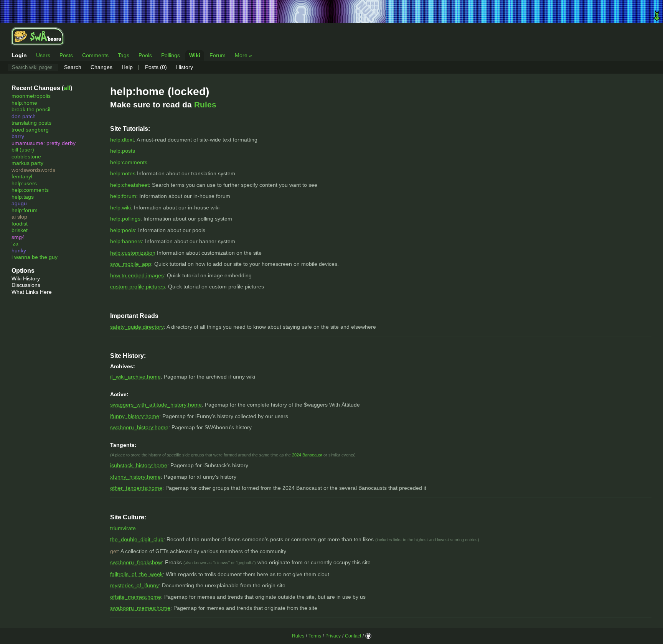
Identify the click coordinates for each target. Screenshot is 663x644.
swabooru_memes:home (140, 608)
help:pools (122, 230)
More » (243, 55)
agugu (19, 203)
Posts (66, 55)
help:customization (132, 253)
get (114, 551)
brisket (20, 230)
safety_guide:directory (137, 327)
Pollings (170, 55)
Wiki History (26, 278)
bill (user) (23, 150)
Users (43, 55)
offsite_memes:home (135, 597)
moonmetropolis (31, 96)
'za (15, 243)
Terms (314, 636)
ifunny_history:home (134, 416)
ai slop (19, 217)
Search (72, 67)
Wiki (194, 55)
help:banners (126, 241)
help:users (24, 183)
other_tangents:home (136, 488)
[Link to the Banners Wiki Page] (331, 11)
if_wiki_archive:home (135, 377)
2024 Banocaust (307, 455)
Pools (145, 55)
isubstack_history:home (138, 465)
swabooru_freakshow (136, 562)
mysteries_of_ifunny (134, 585)
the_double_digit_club (136, 539)
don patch (24, 116)
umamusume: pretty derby (44, 143)
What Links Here (32, 292)
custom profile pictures (137, 286)
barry (18, 136)
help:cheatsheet (129, 185)
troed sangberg (30, 130)
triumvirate (123, 528)
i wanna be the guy (35, 257)
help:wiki (120, 207)
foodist (20, 224)
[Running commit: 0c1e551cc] (368, 636)
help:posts (122, 151)
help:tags (23, 197)
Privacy (333, 636)
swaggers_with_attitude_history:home (156, 405)
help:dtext (122, 140)
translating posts (31, 123)
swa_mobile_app (130, 264)
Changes (101, 67)
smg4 (18, 237)
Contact (353, 636)
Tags (123, 55)
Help (127, 67)
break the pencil (31, 109)
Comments (95, 55)
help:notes (122, 173)
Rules (205, 104)
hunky (19, 250)
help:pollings (125, 219)
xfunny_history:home (135, 477)
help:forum (25, 210)
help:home (24, 103)
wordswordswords (33, 170)
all (67, 88)
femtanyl (22, 176)
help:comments (30, 190)
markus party (27, 163)
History (184, 67)
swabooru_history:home (139, 427)
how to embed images (137, 275)
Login (19, 55)
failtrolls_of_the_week (136, 574)
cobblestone (26, 156)
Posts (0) (156, 67)
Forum (217, 55)
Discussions (26, 285)
